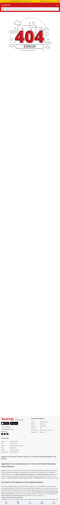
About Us (3, 441)
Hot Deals (42, 432)
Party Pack (42, 424)
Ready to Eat (34, 432)
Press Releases (4, 452)
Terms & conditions (14, 450)
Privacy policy (13, 448)
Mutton (32, 424)
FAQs (2, 443)
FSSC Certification (14, 452)
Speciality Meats (44, 422)
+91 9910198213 (6, 427)
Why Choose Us (14, 443)
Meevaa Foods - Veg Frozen (46, 430)
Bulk (41, 428)
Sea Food (33, 426)
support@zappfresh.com (7, 429)
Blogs (2, 448)
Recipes (3, 450)
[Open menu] (57, 5)
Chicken (33, 422)
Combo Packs (43, 426)
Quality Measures (14, 441)
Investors (3, 445)
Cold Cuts (33, 428)
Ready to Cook (34, 430)
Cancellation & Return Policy (16, 445)
